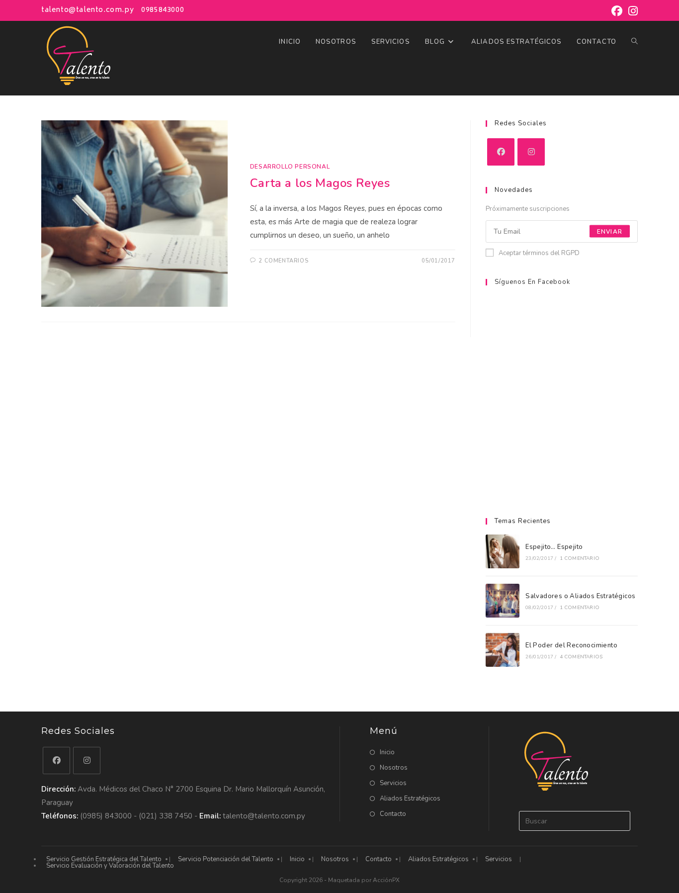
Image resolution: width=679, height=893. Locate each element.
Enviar (609, 231)
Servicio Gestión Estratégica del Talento (104, 859)
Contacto (393, 813)
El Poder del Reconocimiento (571, 645)
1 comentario (579, 558)
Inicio (387, 752)
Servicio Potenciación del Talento (225, 859)
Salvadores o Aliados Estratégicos (580, 596)
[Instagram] (531, 152)
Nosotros (394, 767)
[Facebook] (500, 152)
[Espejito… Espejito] (502, 551)
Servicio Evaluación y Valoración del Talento (110, 865)
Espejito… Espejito (554, 546)
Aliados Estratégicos (410, 798)
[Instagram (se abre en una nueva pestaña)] (631, 10)
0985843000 (162, 10)
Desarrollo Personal (290, 167)
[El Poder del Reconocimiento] (502, 650)
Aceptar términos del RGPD (539, 253)
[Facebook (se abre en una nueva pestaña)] (616, 10)
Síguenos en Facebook (532, 281)
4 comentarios (581, 656)
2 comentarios (283, 261)
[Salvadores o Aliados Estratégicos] (502, 601)
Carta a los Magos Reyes (320, 183)
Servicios (393, 783)
